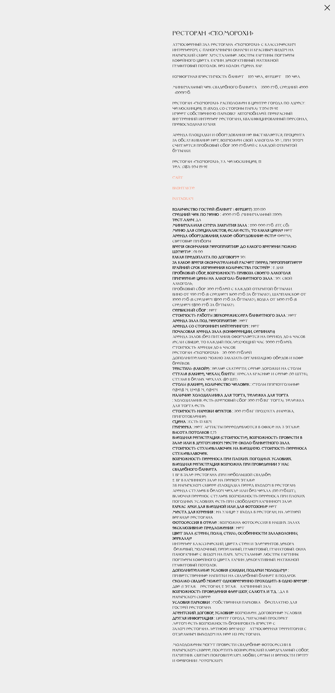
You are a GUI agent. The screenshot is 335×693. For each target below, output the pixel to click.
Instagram (182, 199)
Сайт (177, 177)
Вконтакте (183, 188)
